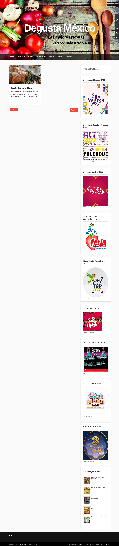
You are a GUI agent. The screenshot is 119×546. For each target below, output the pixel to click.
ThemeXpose (81, 544)
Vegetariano (41, 57)
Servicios (69, 57)
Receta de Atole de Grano (98, 487)
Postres (51, 57)
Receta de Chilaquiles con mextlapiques (98, 497)
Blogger (92, 544)
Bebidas (60, 57)
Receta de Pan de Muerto (22, 88)
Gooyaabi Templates (105, 544)
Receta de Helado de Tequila (98, 517)
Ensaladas (21, 57)
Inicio (14, 109)
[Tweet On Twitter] (11, 71)
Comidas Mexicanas (25, 7)
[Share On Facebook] (11, 67)
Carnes (30, 57)
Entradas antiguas (73, 110)
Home (12, 57)
